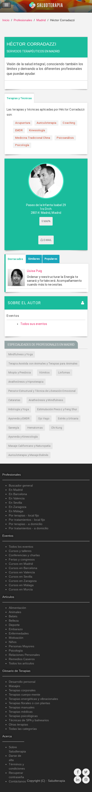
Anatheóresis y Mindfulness (46, 400)
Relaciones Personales (24, 654)
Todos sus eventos (33, 324)
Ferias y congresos (22, 559)
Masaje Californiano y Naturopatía (29, 445)
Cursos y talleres (20, 551)
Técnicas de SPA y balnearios (29, 720)
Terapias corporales (22, 690)
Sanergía (13, 427)
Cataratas (14, 400)
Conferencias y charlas (24, 555)
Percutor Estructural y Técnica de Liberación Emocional (42, 390)
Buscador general (21, 485)
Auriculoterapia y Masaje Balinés (28, 455)
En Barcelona (18, 494)
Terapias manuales (21, 707)
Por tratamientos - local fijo (27, 519)
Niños (12, 642)
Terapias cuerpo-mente (24, 694)
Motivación (16, 637)
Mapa (47, 221)
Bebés (13, 616)
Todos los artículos (21, 663)
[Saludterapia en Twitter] (86, 772)
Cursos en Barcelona (23, 568)
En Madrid (16, 489)
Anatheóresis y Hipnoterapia (25, 381)
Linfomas (64, 372)
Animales (15, 612)
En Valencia (17, 498)
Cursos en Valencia (22, 572)
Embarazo (16, 629)
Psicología (16, 650)
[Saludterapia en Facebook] (77, 772)
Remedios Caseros (22, 659)
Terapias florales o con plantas (29, 703)
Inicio (5, 20)
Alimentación (17, 607)
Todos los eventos (21, 546)
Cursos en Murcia (21, 589)
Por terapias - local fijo (24, 515)
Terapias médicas (21, 711)
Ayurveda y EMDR (19, 418)
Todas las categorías (23, 728)
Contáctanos (17, 781)
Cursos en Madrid (21, 563)
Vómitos (44, 372)
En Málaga (16, 511)
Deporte (14, 625)
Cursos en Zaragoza (23, 581)
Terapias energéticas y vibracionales (33, 699)
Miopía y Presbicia (19, 372)
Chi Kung (56, 427)
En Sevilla (15, 502)
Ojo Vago (44, 418)
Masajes (14, 686)
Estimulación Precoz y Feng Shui (57, 409)
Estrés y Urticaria (68, 418)
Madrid (41, 20)
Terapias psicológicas (23, 716)
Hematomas (35, 427)
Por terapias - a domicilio (25, 524)
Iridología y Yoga (18, 409)
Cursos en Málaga (21, 585)
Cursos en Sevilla (20, 576)
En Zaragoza (17, 507)
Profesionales (23, 20)
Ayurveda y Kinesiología (23, 436)
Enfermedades (19, 633)
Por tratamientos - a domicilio (28, 528)
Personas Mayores (21, 646)
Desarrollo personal (22, 681)
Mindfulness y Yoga (20, 354)
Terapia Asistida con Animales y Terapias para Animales (42, 363)
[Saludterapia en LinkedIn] (77, 779)
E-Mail (47, 240)
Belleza (14, 620)
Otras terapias (18, 724)
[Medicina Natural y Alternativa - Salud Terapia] (46, 6)
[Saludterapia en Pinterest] (86, 779)
